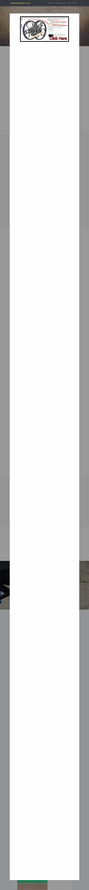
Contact (75, 3)
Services (50, 3)
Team (69, 3)
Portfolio (58, 3)
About (64, 3)
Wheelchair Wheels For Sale (20, 3)
